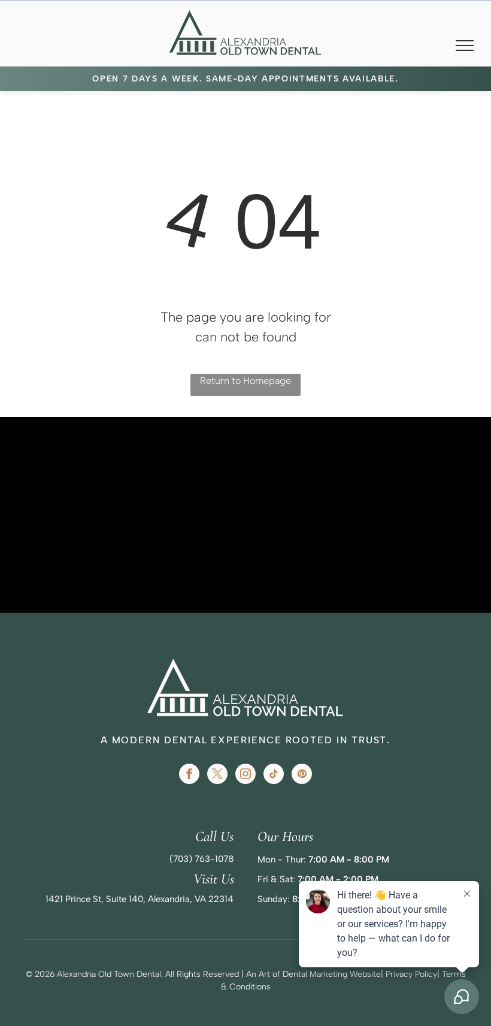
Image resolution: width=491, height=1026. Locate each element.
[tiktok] (273, 775)
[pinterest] (302, 775)
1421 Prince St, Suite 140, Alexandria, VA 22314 (140, 899)
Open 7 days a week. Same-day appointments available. (245, 79)
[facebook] (189, 775)
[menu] (464, 45)
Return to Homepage (245, 380)
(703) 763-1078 (201, 859)
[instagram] (245, 775)
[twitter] (217, 775)
